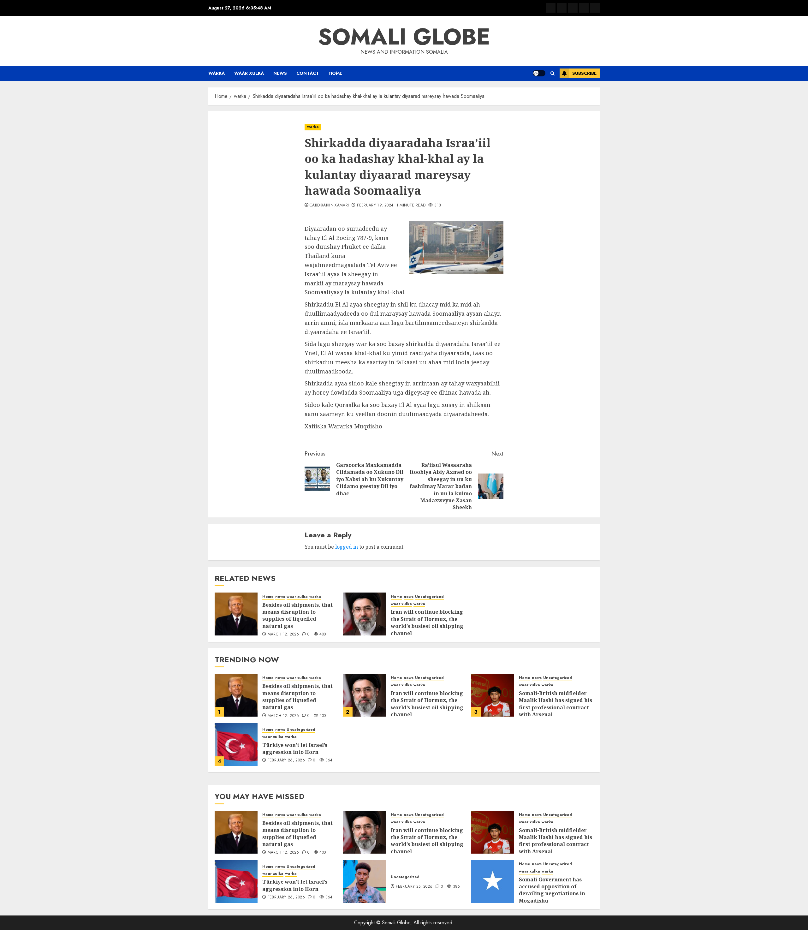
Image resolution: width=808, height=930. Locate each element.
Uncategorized (429, 596)
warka (216, 73)
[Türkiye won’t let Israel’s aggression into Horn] (236, 744)
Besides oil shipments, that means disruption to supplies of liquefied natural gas (297, 615)
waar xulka (249, 73)
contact (307, 73)
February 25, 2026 (414, 886)
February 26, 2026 (286, 760)
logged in (346, 546)
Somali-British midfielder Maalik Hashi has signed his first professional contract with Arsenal (555, 704)
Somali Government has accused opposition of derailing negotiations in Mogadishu (552, 890)
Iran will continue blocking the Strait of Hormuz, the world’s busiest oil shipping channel (427, 622)
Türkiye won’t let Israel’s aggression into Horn (294, 748)
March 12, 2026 (283, 634)
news (280, 73)
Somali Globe (404, 36)
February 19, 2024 (375, 205)
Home (335, 73)
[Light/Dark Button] (539, 73)
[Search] (552, 73)
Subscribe (584, 73)
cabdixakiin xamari (329, 205)
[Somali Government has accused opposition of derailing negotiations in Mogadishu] (492, 881)
